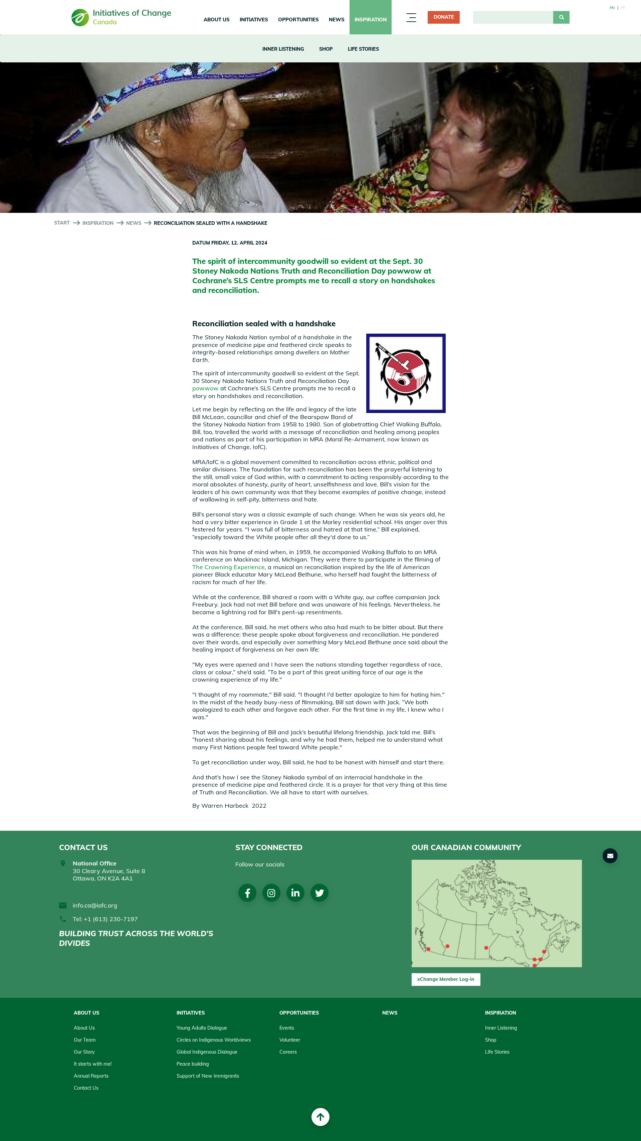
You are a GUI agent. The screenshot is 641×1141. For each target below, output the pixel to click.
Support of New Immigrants (208, 1076)
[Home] (121, 17)
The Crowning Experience (228, 567)
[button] (610, 855)
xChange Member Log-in (445, 979)
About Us (217, 19)
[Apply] (561, 17)
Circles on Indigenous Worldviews (214, 1040)
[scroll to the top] (320, 1117)
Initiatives (254, 19)
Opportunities (298, 19)
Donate (444, 17)
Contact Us (86, 1088)
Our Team (85, 1040)
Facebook (247, 892)
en (612, 7)
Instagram (271, 892)
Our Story (84, 1052)
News (337, 19)
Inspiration (371, 19)
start (62, 223)
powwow (405, 271)
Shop (326, 49)
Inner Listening (283, 49)
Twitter (319, 892)
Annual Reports (91, 1076)
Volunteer (289, 1040)
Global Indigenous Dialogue (207, 1052)
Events (286, 1028)
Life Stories (363, 49)
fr (623, 7)
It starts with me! (93, 1064)
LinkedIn (295, 892)
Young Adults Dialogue (202, 1028)
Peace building (193, 1064)
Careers (288, 1052)
